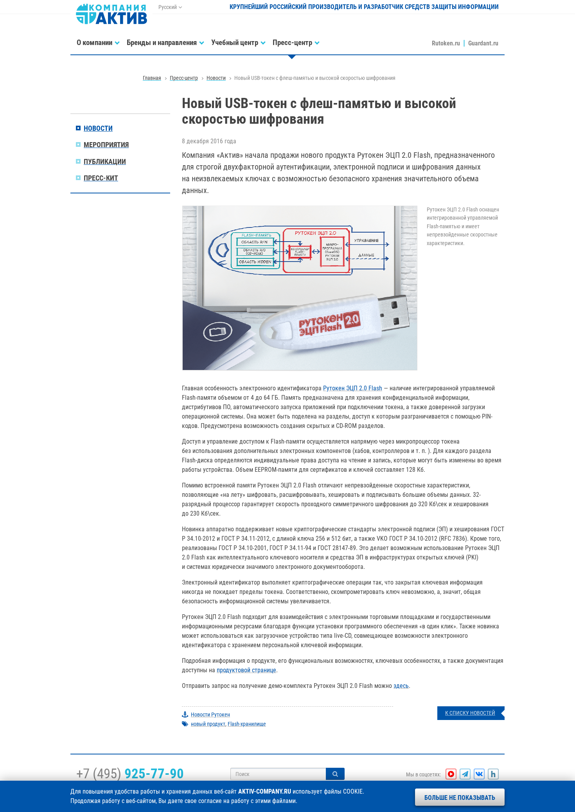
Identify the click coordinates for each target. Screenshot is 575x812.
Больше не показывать (459, 797)
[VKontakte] (479, 774)
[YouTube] (451, 774)
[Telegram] (465, 774)
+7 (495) (130, 773)
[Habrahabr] (493, 774)
